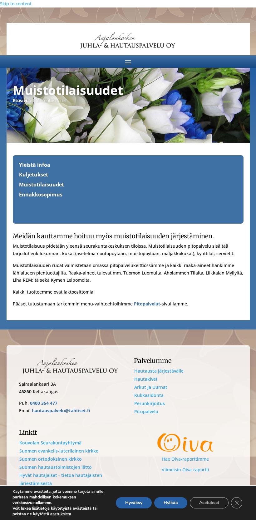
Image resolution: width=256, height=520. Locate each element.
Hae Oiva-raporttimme (185, 459)
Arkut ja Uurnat (150, 387)
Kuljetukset (33, 174)
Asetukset (209, 503)
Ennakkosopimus (40, 194)
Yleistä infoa (34, 164)
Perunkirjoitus (149, 403)
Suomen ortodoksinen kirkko (50, 459)
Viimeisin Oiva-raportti (185, 470)
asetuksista (60, 514)
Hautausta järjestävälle (159, 371)
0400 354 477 (43, 403)
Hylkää (171, 503)
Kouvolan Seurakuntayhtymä (50, 443)
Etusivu (21, 100)
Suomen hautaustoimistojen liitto (55, 467)
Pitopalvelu (146, 411)
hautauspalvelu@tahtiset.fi (61, 411)
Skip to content (16, 4)
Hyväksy (133, 503)
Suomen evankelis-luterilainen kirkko (59, 451)
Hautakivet (146, 379)
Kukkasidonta (149, 395)
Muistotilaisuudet (41, 184)
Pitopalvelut (147, 304)
